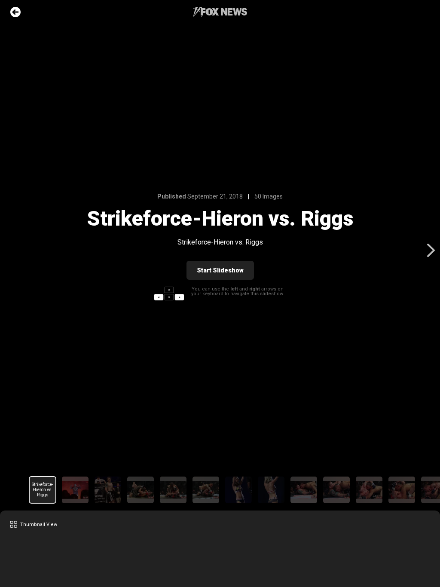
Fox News (220, 12)
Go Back (15, 12)
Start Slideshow (220, 270)
